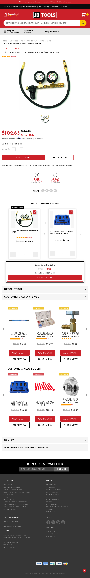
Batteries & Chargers (12, 487)
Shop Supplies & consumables (15, 507)
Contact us (50, 531)
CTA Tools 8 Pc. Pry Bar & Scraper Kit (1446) (45, 403)
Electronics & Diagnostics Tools (17, 492)
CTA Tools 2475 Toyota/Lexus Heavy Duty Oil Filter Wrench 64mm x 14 (71, 400)
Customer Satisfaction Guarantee (17, 537)
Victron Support (52, 494)
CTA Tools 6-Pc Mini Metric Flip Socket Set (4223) (19, 403)
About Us (7, 6)
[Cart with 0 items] (83, 15)
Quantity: (6, 149)
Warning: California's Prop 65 (26, 447)
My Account (51, 487)
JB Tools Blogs (55, 6)
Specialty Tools (10, 509)
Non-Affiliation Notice (13, 540)
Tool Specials (9, 485)
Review (9, 440)
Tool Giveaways (52, 499)
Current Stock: (12, 144)
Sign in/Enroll (13, 14)
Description (13, 289)
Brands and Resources (12, 526)
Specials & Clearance (29, 32)
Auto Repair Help (10, 524)
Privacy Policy (9, 547)
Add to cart (19, 353)
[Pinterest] (51, 190)
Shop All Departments (13, 32)
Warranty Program (11, 542)
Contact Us (50, 511)
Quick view (19, 359)
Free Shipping (44, 6)
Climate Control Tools (13, 489)
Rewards (64, 6)
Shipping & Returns (53, 489)
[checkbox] (35, 212)
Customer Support (18, 6)
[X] (43, 190)
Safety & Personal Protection (15, 502)
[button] (44, 234)
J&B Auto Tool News (11, 521)
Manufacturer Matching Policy (16, 535)
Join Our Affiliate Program (57, 507)
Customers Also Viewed (22, 297)
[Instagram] (63, 522)
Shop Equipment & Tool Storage (16, 504)
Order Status (51, 485)
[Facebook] (47, 190)
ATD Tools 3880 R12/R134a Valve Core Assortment (45, 334)
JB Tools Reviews (52, 497)
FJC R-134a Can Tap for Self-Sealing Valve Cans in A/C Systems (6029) (71, 334)
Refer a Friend (51, 504)
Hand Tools (8, 494)
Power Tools (9, 499)
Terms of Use (8, 545)
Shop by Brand (52, 32)
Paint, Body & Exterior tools (15, 497)
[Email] (55, 190)
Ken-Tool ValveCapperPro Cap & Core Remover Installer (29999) (19, 334)
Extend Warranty (32, 6)
